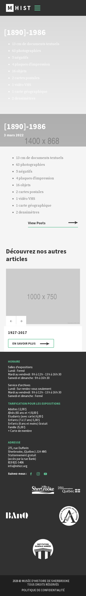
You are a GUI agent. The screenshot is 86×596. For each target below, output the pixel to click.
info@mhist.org (17, 466)
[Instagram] (38, 473)
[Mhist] (18, 8)
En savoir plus (24, 343)
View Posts (36, 223)
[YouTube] (45, 473)
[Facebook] (31, 473)
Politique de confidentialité (43, 590)
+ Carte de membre (20, 431)
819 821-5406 (16, 462)
